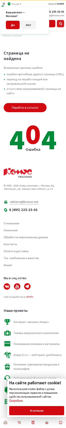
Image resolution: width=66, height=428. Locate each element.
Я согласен (36, 410)
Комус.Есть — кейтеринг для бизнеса (37, 355)
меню (3, 4)
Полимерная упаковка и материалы (36, 344)
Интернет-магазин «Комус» (31, 322)
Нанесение (11, 230)
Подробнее (16, 400)
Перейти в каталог (25, 107)
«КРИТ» (30, 296)
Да (13, 25)
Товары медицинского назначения (35, 333)
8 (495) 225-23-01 (53, 11)
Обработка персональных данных (26, 237)
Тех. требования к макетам (21, 258)
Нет (28, 25)
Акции (8, 265)
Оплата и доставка (16, 251)
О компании (11, 223)
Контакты (10, 244)
